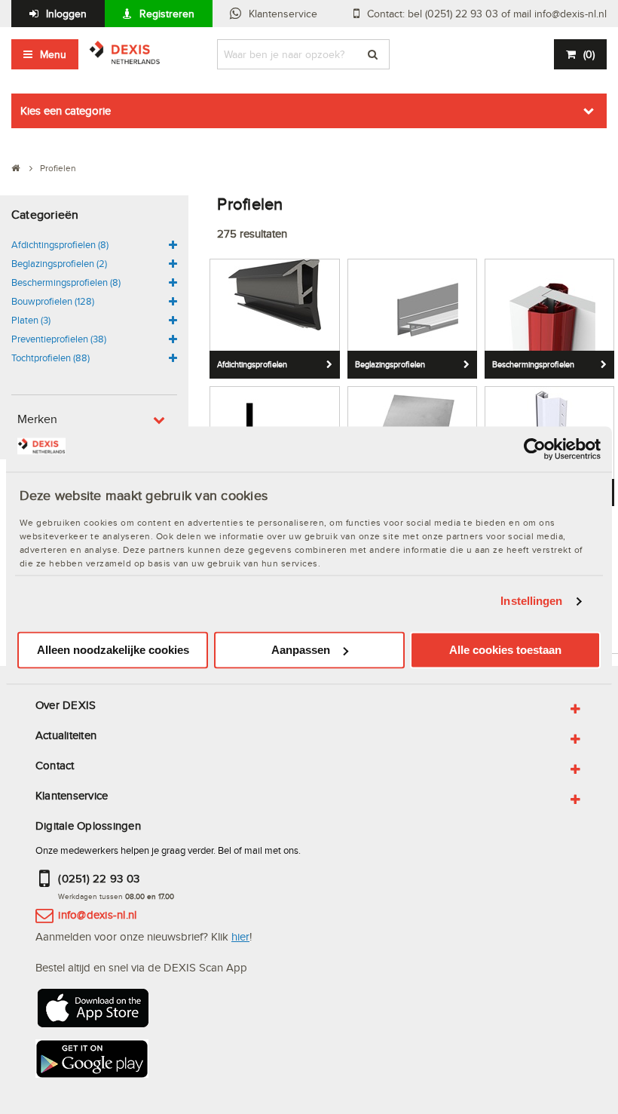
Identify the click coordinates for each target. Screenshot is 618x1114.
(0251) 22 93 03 (98, 878)
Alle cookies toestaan (505, 649)
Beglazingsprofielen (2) (59, 263)
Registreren (166, 13)
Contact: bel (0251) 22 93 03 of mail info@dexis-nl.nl (487, 13)
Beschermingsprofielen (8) (66, 282)
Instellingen (531, 601)
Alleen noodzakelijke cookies (113, 649)
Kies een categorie (65, 110)
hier (240, 936)
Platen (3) (30, 320)
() (589, 54)
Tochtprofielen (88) (50, 357)
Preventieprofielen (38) (58, 338)
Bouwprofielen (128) (52, 301)
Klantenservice (283, 13)
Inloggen (66, 13)
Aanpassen (300, 649)
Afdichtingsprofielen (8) (60, 244)
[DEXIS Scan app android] (91, 1063)
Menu (53, 54)
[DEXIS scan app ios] (91, 1012)
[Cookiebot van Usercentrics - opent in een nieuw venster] (535, 448)
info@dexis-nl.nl (97, 914)
